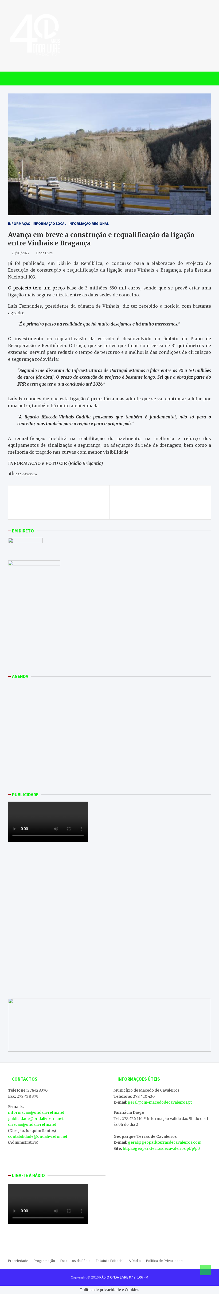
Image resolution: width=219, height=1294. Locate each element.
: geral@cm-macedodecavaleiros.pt (159, 1102)
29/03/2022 (20, 252)
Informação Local (49, 223)
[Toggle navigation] (14, 78)
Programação (44, 1260)
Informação (19, 223)
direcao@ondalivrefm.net (32, 1124)
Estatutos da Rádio (75, 1260)
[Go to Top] (205, 1270)
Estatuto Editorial (109, 1260)
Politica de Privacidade (164, 1260)
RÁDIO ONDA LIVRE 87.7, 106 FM (123, 1277)
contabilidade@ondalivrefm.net (37, 1136)
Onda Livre (44, 252)
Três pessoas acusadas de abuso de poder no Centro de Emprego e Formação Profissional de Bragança (60, 502)
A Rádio (135, 1260)
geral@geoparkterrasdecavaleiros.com (164, 1142)
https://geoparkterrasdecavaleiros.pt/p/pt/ (161, 1148)
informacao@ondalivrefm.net (36, 1112)
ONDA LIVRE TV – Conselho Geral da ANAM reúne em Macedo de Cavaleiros (161, 499)
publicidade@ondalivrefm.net (36, 1118)
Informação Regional (88, 223)
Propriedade (18, 1260)
